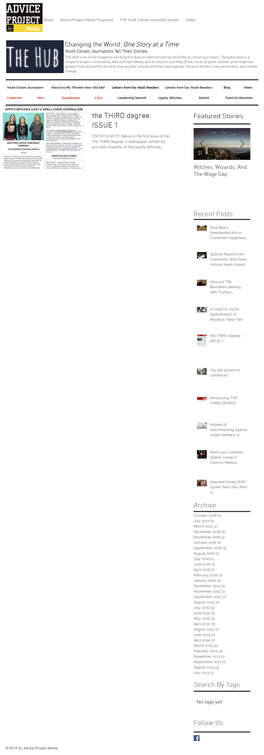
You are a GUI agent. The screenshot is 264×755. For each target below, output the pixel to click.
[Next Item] (242, 144)
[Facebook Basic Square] (197, 738)
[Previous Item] (202, 144)
